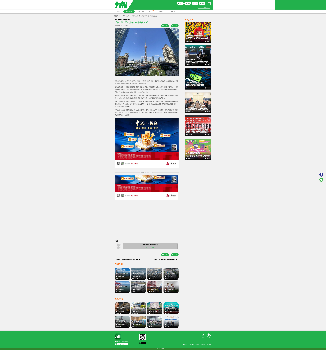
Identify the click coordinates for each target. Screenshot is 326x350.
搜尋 (189, 3)
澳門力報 (117, 16)
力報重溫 (172, 11)
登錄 (153, 247)
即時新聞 (129, 11)
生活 (151, 11)
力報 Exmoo (122, 344)
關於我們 (185, 344)
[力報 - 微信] (321, 180)
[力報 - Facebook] (321, 174)
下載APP (204, 7)
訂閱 (196, 3)
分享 (176, 25)
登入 (181, 3)
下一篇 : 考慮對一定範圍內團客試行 (165, 259)
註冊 (147, 247)
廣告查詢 (209, 344)
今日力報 (141, 11)
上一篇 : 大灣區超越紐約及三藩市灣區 (129, 259)
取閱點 (161, 11)
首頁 (118, 11)
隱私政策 (203, 344)
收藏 (166, 25)
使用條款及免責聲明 (194, 344)
